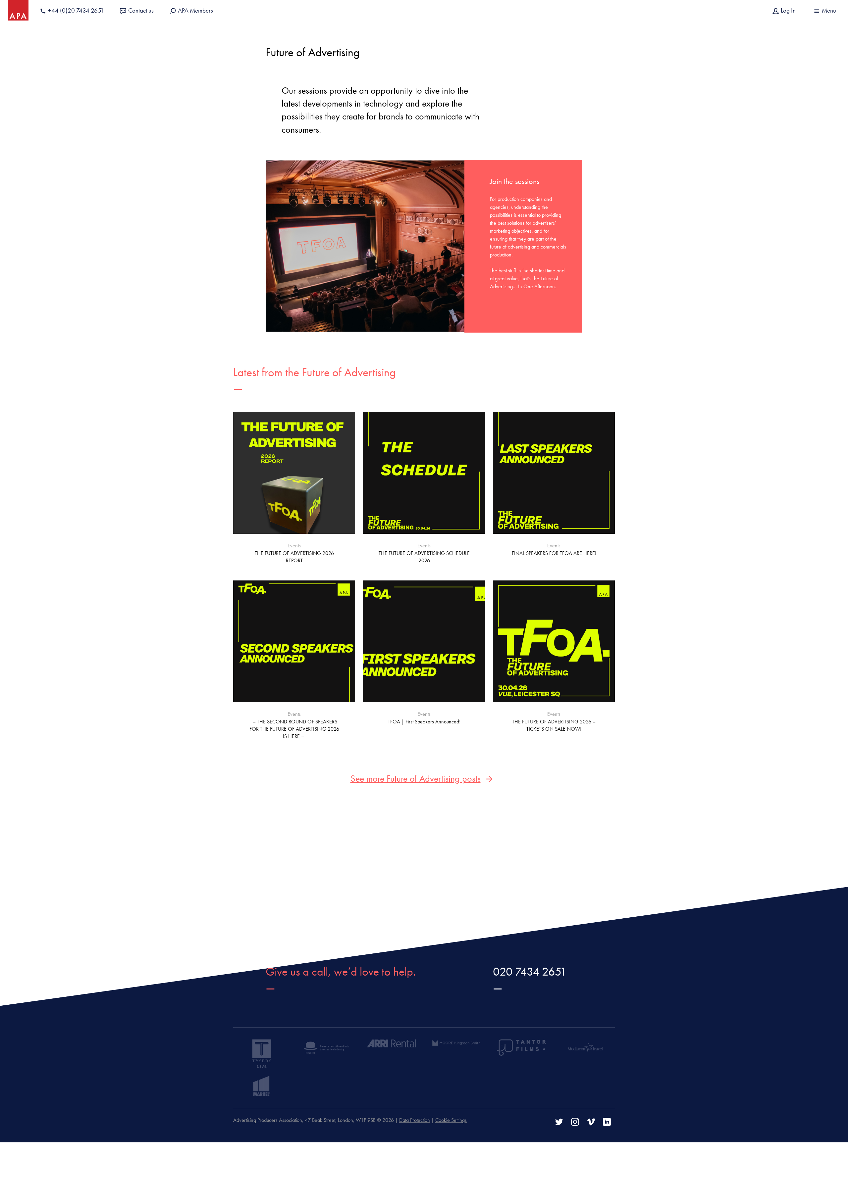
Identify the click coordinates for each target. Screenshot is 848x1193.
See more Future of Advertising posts (415, 778)
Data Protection (414, 1120)
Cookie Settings (451, 1120)
